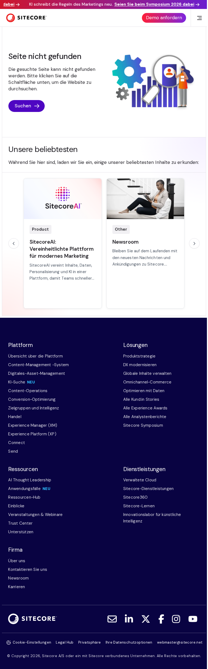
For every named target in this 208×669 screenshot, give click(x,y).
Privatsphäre (89, 642)
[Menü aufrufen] (199, 18)
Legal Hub (65, 642)
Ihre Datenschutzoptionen (129, 642)
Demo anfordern (164, 18)
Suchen (23, 106)
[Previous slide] (13, 243)
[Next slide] (194, 243)
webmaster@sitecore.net (180, 642)
